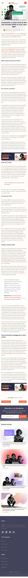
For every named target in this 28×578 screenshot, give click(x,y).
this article (9, 169)
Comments (13, 36)
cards (11, 166)
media (9, 200)
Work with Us (4, 547)
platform (22, 272)
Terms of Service (5, 564)
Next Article (22, 401)
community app (7, 353)
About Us (3, 541)
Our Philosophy (4, 544)
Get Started (23, 416)
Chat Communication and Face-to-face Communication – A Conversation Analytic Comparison (13, 297)
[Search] (25, 3)
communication (10, 49)
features (3, 71)
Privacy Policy (4, 561)
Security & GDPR (5, 558)
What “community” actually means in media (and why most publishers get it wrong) (13, 510)
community (11, 33)
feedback (22, 189)
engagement (23, 135)
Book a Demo (4, 550)
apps (24, 51)
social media (23, 33)
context (21, 95)
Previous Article (6, 401)
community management (7, 260)
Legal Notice (4, 567)
